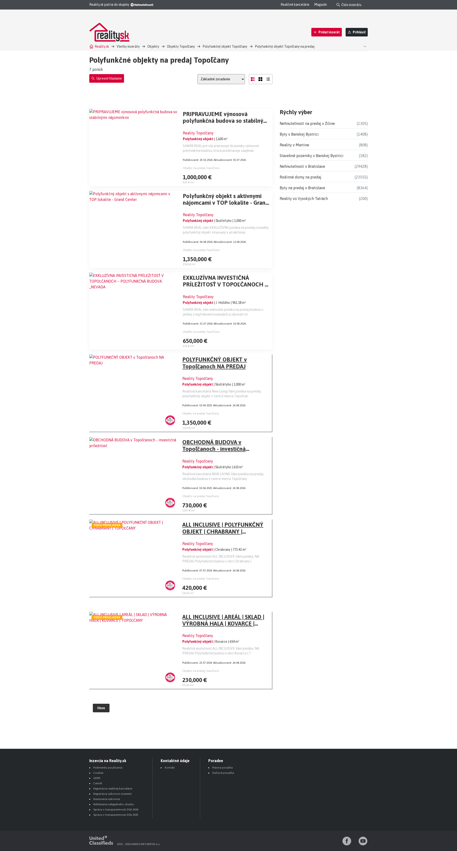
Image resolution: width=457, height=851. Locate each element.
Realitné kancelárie (295, 4)
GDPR (96, 778)
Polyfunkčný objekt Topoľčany (225, 46)
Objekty (153, 46)
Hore (101, 708)
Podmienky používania (107, 767)
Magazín (320, 4)
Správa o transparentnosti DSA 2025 (115, 814)
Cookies (98, 773)
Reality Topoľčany (198, 133)
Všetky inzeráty (128, 46)
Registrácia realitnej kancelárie (112, 788)
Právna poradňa (222, 767)
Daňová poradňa (223, 773)
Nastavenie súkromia (106, 799)
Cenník (97, 783)
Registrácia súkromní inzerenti (112, 793)
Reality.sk (102, 46)
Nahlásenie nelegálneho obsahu (113, 804)
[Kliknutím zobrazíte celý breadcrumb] (364, 46)
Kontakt (170, 767)
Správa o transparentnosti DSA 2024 (115, 809)
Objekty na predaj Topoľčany (201, 168)
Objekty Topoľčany (181, 46)
